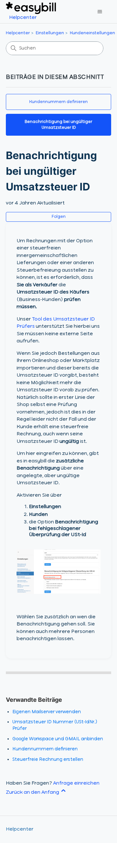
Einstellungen (50, 33)
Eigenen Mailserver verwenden (46, 712)
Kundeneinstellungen (92, 33)
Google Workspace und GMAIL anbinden (57, 739)
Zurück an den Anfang (33, 792)
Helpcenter (18, 33)
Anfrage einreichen (76, 783)
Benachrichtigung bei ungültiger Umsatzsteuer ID (58, 125)
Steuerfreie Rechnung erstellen (47, 759)
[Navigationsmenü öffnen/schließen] (99, 12)
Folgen (59, 217)
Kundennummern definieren (58, 102)
